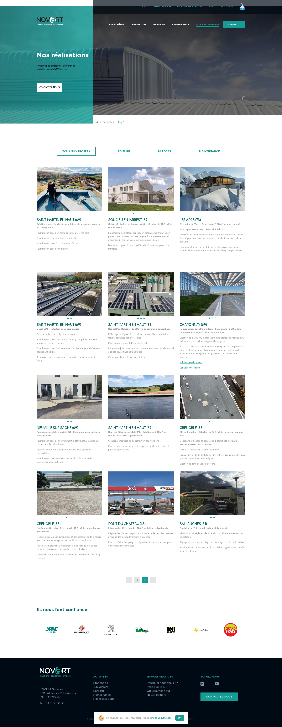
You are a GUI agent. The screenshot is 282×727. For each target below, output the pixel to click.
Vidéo (145, 7)
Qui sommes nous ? (160, 691)
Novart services (162, 7)
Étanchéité (116, 24)
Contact (234, 24)
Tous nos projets (76, 151)
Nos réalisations (207, 24)
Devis (212, 7)
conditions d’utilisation (160, 717)
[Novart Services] (50, 24)
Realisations (108, 122)
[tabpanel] (69, 189)
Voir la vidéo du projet (191, 362)
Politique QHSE (157, 687)
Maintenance (180, 24)
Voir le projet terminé (190, 367)
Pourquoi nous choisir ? (190, 7)
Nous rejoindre (156, 695)
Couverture (139, 24)
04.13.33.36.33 (227, 7)
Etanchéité (100, 683)
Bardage (159, 24)
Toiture (124, 151)
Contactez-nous (49, 87)
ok (179, 717)
